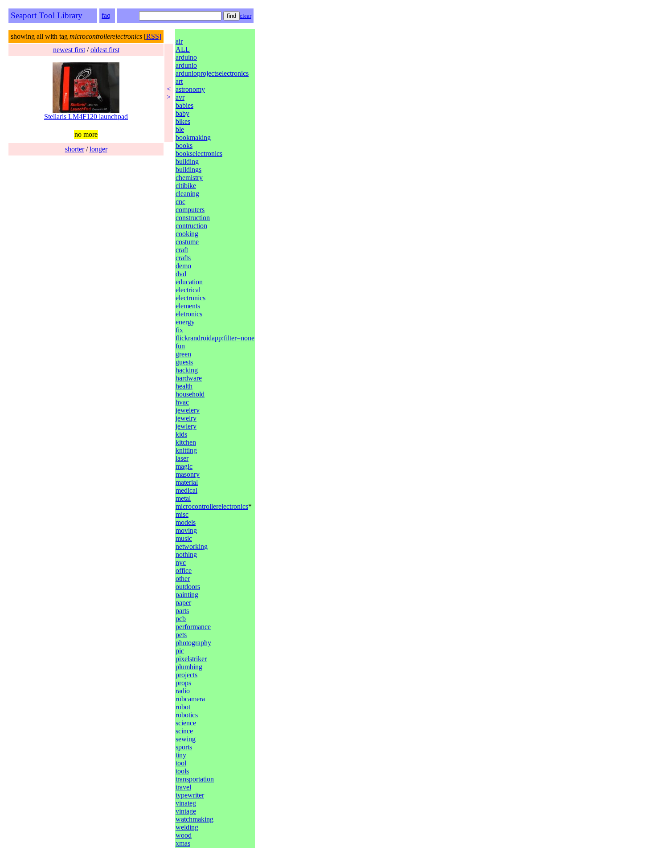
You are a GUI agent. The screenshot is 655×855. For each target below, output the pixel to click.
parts (182, 610)
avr (180, 97)
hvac (182, 402)
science (186, 723)
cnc (180, 201)
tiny (181, 755)
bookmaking (193, 137)
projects (186, 675)
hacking (187, 370)
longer (98, 149)
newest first (69, 49)
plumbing (189, 667)
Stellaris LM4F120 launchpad (86, 116)
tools (182, 771)
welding (187, 827)
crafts (183, 258)
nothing (186, 554)
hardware (189, 378)
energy (185, 322)
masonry (188, 474)
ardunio (186, 65)
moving (186, 530)
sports (184, 747)
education (189, 282)
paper (183, 602)
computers (190, 209)
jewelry (186, 418)
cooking (187, 233)
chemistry (189, 177)
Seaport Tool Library (46, 15)
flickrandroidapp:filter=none (215, 338)
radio (183, 691)
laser (182, 458)
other (183, 578)
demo (183, 266)
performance (193, 626)
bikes (183, 121)
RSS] (153, 36)
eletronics (189, 314)
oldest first (104, 49)
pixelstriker (191, 659)
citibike (186, 185)
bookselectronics (199, 153)
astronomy (190, 89)
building (187, 161)
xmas (183, 843)
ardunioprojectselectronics (212, 73)
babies (184, 105)
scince (184, 731)
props (183, 683)
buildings (188, 169)
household (190, 394)
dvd (181, 274)
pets (181, 634)
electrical (188, 290)
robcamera (190, 699)
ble (180, 129)
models (186, 522)
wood (184, 835)
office (184, 570)
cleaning (187, 193)
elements (188, 306)
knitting (186, 450)
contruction (191, 225)
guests (184, 362)
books (184, 145)
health (184, 386)
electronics (190, 298)
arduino (186, 57)
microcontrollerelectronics (212, 506)
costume (187, 241)
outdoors (188, 586)
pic (180, 651)
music (184, 538)
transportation (195, 779)
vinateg (186, 803)
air (179, 41)
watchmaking (194, 819)
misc (182, 514)
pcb (181, 618)
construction (193, 217)
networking (192, 546)
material (187, 482)
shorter (74, 149)
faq (106, 15)
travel (183, 787)
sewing (186, 739)
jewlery (186, 426)
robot (183, 707)
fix (179, 330)
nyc (181, 562)
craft (182, 250)
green (183, 354)
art (179, 81)
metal (183, 498)
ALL (183, 49)
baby (182, 113)
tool (181, 763)
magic (184, 466)
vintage (186, 811)
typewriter (190, 795)
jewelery (188, 410)
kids (181, 434)
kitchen (186, 442)
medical (186, 490)
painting (187, 594)
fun (180, 346)
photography (193, 642)
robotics (187, 715)
